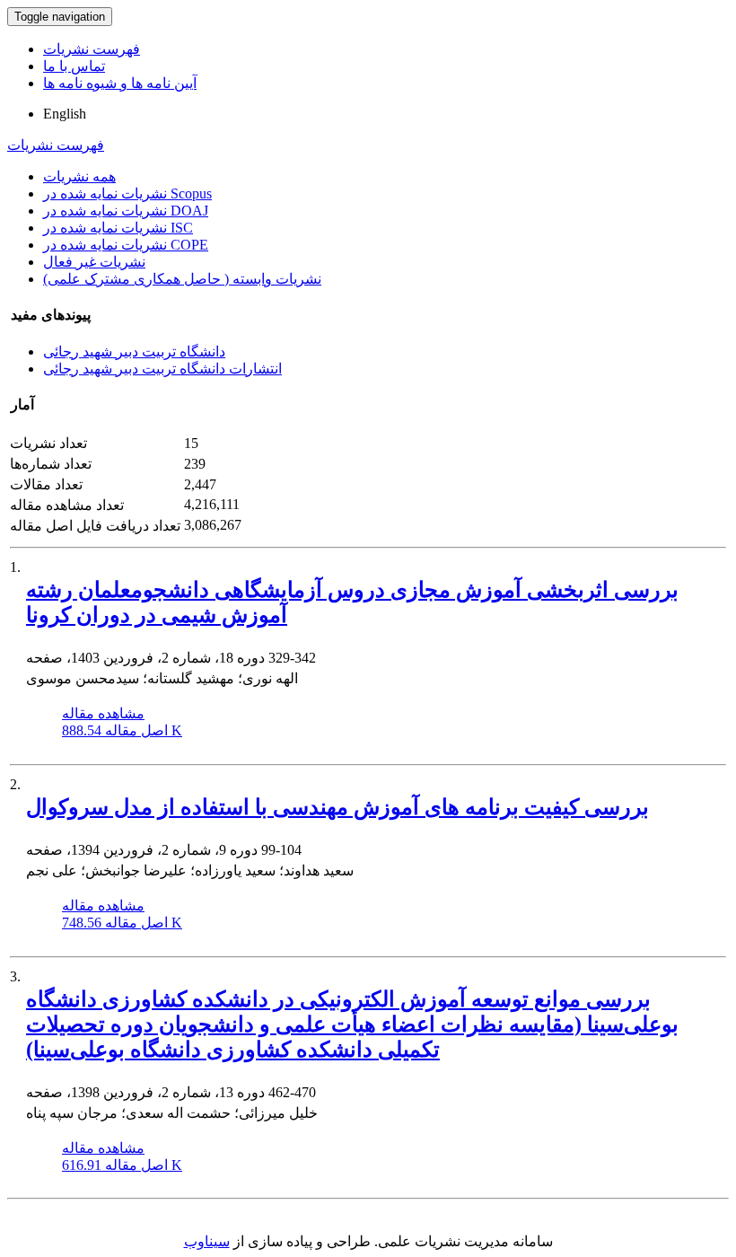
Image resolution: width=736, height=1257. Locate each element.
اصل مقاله (122, 730)
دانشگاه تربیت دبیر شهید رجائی (134, 351)
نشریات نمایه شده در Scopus (127, 193)
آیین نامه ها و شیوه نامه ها (120, 83)
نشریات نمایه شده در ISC (118, 227)
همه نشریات (79, 176)
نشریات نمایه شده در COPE (125, 244)
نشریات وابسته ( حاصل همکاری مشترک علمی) (182, 278)
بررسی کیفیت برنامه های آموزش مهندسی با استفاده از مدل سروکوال (337, 807)
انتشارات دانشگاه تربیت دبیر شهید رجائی (162, 368)
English (64, 113)
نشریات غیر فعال (94, 261)
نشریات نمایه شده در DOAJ (125, 210)
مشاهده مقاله (103, 713)
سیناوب (207, 1241)
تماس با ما (74, 66)
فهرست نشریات (91, 49)
